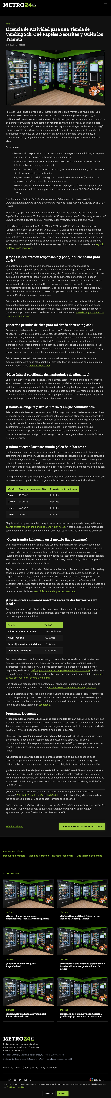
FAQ (43, 1067)
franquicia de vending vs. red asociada (54, 591)
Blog (15, 24)
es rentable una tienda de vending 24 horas (72, 687)
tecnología (44, 704)
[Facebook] (30, 1080)
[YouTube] (15, 1080)
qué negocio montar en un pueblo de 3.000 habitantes (60, 670)
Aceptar (62, 1093)
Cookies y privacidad (16, 1087)
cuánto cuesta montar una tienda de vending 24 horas (35, 527)
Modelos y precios (39, 855)
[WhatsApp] (20, 1080)
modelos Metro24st (39, 365)
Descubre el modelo (14, 855)
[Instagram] (9, 1080)
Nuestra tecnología (62, 855)
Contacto (52, 1067)
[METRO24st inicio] (19, 5)
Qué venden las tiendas (89, 855)
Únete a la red (30, 1067)
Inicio (8, 24)
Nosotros (8, 1067)
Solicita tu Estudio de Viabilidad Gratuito (38, 795)
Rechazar (49, 1093)
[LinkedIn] (25, 1080)
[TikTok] (4, 1080)
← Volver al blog (14, 826)
